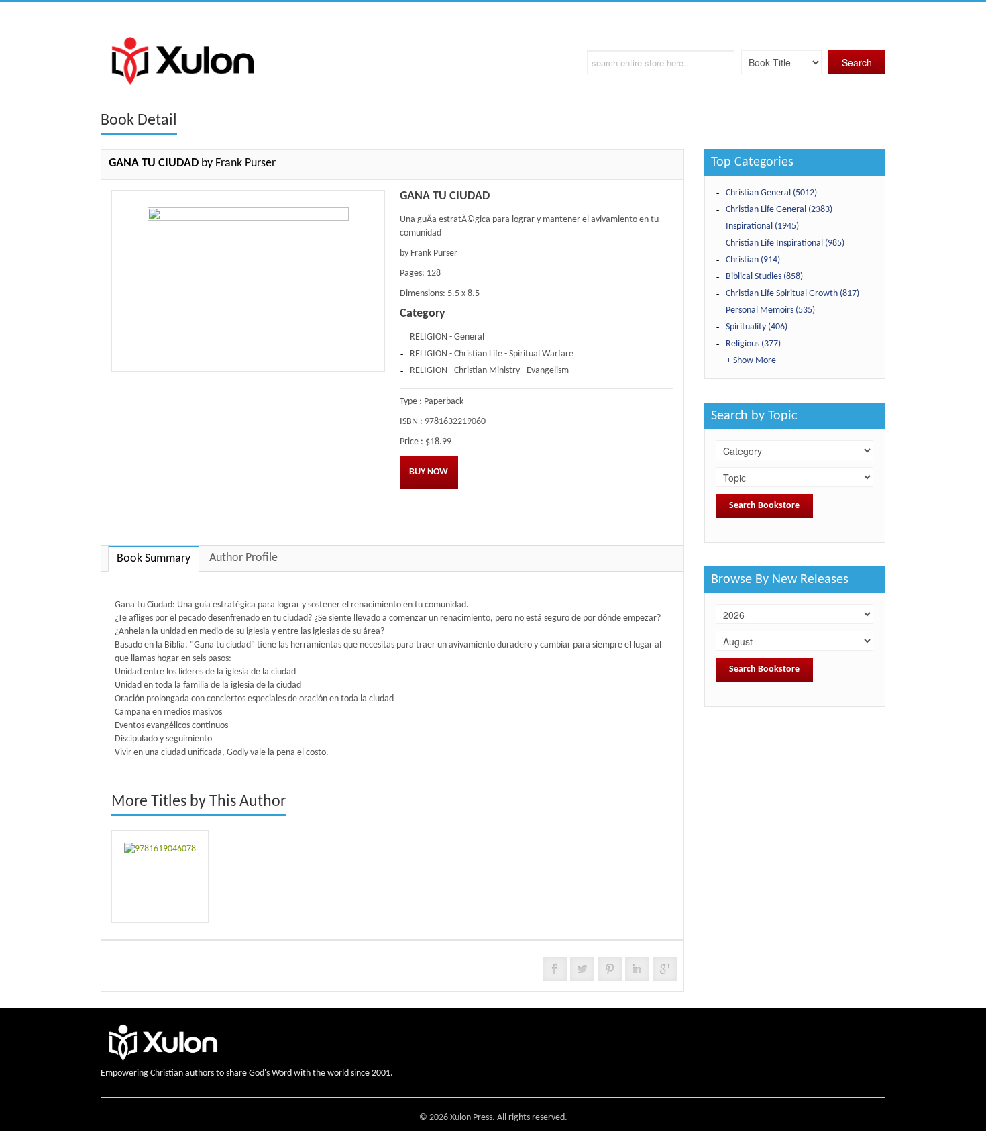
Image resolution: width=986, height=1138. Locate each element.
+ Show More (751, 361)
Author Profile (243, 558)
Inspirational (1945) (762, 226)
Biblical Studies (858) (764, 277)
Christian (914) (753, 260)
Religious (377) (753, 344)
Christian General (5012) (771, 193)
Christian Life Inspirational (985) (785, 243)
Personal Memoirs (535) (770, 310)
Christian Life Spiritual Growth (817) (792, 294)
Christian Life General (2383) (779, 210)
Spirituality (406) (756, 327)
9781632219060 (455, 422)
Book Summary (153, 558)
